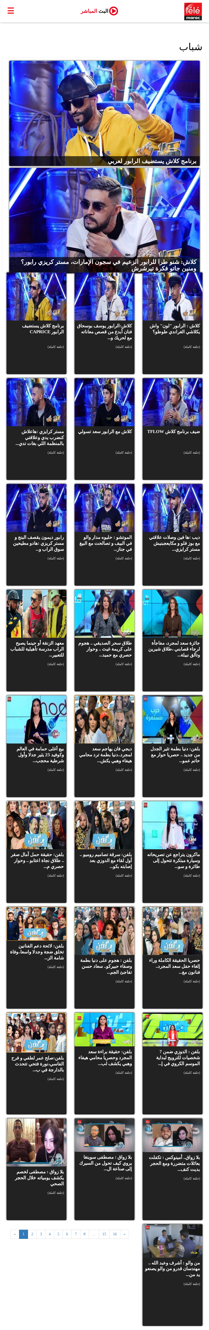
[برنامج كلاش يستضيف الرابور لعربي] (104, 113)
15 (104, 1234)
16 (115, 1234)
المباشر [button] (94, 11)
